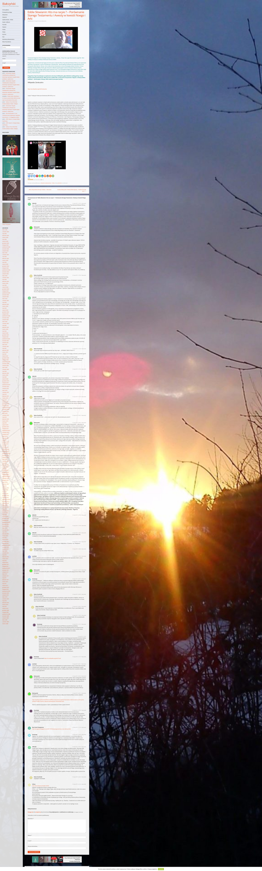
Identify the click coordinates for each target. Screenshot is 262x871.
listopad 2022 (5, 314)
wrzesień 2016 (5, 455)
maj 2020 (4, 371)
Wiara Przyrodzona (6, 41)
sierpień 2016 (5, 457)
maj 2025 (4, 256)
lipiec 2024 (4, 275)
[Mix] (45, 176)
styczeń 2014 (5, 516)
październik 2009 (6, 614)
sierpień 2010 (5, 595)
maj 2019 (4, 394)
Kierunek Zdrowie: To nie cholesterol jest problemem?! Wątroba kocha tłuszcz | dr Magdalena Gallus (11, 115)
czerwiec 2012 (5, 553)
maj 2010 (4, 600)
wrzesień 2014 (5, 501)
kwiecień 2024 (5, 281)
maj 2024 (4, 279)
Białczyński (8, 4)
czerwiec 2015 (5, 484)
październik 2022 (6, 315)
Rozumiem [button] (161, 869)
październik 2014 (6, 499)
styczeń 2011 (5, 585)
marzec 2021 (5, 352)
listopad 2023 (5, 291)
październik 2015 (6, 476)
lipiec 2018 (4, 413)
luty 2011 (4, 583)
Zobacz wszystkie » (6, 224)
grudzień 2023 (5, 289)
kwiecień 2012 (5, 556)
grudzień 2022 (5, 312)
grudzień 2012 (5, 541)
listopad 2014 (5, 497)
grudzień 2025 (5, 243)
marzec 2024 (5, 283)
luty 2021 (4, 354)
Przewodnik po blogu (7, 12)
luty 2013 (4, 537)
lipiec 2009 (4, 620)
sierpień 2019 (5, 388)
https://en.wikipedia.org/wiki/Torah (52, 658)
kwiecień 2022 (5, 327)
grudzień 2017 (5, 426)
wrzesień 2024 (5, 271)
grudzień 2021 (5, 335)
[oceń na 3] (30, 179)
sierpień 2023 (5, 296)
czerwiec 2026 (5, 231)
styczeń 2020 (5, 379)
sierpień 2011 (5, 572)
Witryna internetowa (32, 846)
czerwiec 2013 (5, 530)
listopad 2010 (5, 589)
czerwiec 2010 (5, 598)
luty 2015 (4, 491)
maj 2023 (4, 302)
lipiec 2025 (4, 252)
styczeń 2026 (5, 241)
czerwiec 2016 (5, 461)
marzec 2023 (5, 306)
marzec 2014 (5, 512)
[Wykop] (31, 176)
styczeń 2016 (5, 470)
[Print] (50, 176)
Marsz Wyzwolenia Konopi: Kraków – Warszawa (39, 189)
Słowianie (4, 17)
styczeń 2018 (5, 424)
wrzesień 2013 (5, 524)
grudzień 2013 (5, 518)
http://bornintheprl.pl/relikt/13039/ (40, 785)
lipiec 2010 (4, 597)
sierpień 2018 (5, 411)
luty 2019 (4, 400)
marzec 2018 (5, 421)
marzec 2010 (5, 604)
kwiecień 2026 (5, 235)
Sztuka (3, 29)
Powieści (4, 27)
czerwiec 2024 (5, 277)
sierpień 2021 (5, 342)
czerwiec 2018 (5, 415)
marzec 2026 (5, 237)
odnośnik (59, 183)
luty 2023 (4, 308)
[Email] (53, 176)
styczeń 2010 (5, 608)
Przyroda (4, 24)
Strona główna (5, 9)
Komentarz (31, 818)
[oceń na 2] (29, 179)
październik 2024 (6, 270)
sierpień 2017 (5, 434)
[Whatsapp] (39, 176)
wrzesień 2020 (5, 363)
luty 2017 (4, 445)
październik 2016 (6, 453)
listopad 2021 (5, 337)
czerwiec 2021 (5, 346)
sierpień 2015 (5, 480)
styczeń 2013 (5, 539)
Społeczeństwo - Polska (50, 183)
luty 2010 (4, 606)
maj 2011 (4, 577)
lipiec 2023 (4, 298)
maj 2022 (4, 325)
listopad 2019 (5, 382)
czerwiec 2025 (5, 254)
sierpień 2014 (5, 503)
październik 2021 (6, 338)
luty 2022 (4, 331)
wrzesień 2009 (5, 616)
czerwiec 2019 (5, 392)
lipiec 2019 (4, 390)
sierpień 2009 (5, 618)
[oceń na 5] (32, 179)
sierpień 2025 (5, 250)
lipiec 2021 (4, 344)
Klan (3, 36)
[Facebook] (29, 176)
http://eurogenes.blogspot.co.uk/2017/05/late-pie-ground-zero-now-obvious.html (51, 729)
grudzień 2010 (5, 587)
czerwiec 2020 (5, 369)
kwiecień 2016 (5, 465)
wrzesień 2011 (5, 570)
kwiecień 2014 (5, 511)
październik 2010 (6, 591)
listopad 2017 (5, 428)
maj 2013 (4, 532)
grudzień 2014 (5, 495)
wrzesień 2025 (5, 249)
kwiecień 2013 (5, 533)
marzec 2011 (5, 581)
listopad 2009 (5, 612)
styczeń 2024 (5, 287)
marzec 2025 (5, 260)
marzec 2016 (5, 467)
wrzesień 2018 (5, 409)
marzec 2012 (5, 558)
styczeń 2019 (5, 402)
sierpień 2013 (5, 526)
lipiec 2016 (4, 459)
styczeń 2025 (5, 264)
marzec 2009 (5, 623)
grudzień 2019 (5, 380)
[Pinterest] (37, 176)
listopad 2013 (5, 520)
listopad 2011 (5, 566)
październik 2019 (6, 384)
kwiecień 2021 (5, 350)
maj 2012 (4, 554)
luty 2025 (4, 262)
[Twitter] (34, 176)
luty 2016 (4, 468)
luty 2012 (4, 560)
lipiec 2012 (4, 551)
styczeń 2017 (5, 447)
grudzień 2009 (5, 610)
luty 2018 (4, 423)
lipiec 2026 (4, 229)
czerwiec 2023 (5, 300)
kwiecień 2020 (5, 373)
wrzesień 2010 (5, 593)
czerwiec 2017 (5, 438)
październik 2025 (6, 247)
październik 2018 (6, 407)
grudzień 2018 (5, 403)
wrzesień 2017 (5, 432)
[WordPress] (47, 176)
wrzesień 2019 (5, 386)
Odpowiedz (83, 203)
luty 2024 (4, 285)
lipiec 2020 (4, 367)
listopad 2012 (5, 543)
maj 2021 (4, 348)
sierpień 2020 (5, 365)
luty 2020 (4, 377)
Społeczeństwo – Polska (7, 19)
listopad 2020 (5, 359)
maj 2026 (4, 233)
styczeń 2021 (5, 356)
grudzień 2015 (5, 472)
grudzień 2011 (5, 564)
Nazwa (30, 835)
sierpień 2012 (5, 549)
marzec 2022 (5, 329)
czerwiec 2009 (5, 621)
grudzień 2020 (5, 358)
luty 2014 (4, 514)
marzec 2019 (5, 398)
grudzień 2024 (5, 266)
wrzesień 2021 (5, 340)
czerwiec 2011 (5, 576)
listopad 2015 (5, 474)
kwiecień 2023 (5, 304)
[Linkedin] (42, 176)
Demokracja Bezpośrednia (8, 39)
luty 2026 (4, 239)
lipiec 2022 (4, 321)
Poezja (3, 32)
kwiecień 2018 (5, 419)
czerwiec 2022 (5, 323)
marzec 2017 (5, 444)
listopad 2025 (5, 245)
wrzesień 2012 (5, 547)
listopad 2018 (5, 405)
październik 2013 (6, 522)
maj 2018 (4, 417)
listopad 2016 (5, 451)
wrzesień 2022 (5, 317)
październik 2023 (6, 293)
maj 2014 (4, 509)
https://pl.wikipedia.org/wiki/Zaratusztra (37, 89)
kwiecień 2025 (5, 258)
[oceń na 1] (28, 179)
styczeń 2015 (5, 493)
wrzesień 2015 (5, 478)
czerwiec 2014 (5, 507)
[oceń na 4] (31, 179)
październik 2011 (6, 568)
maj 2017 (4, 440)
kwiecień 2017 (5, 442)
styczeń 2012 (5, 562)
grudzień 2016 (5, 449)
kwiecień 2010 (5, 602)
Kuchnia (4, 34)
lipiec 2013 (4, 528)
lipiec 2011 (4, 574)
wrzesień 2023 (5, 294)
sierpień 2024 (5, 273)
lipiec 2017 (4, 436)
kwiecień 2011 (5, 579)
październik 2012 (6, 545)
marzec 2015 (5, 489)
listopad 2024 (5, 268)
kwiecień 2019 (5, 396)
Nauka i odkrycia (6, 22)
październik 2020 (6, 361)
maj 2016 (4, 463)
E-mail (29, 840)
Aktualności (5, 14)
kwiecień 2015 (5, 488)
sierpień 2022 (5, 319)
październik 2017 (6, 430)
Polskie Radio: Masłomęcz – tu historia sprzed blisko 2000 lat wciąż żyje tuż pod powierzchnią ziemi (11, 98)
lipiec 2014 (4, 505)
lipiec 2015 (4, 482)
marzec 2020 (5, 375)
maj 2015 (4, 486)
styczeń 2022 (5, 333)
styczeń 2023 (5, 310)
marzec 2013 (5, 535)
